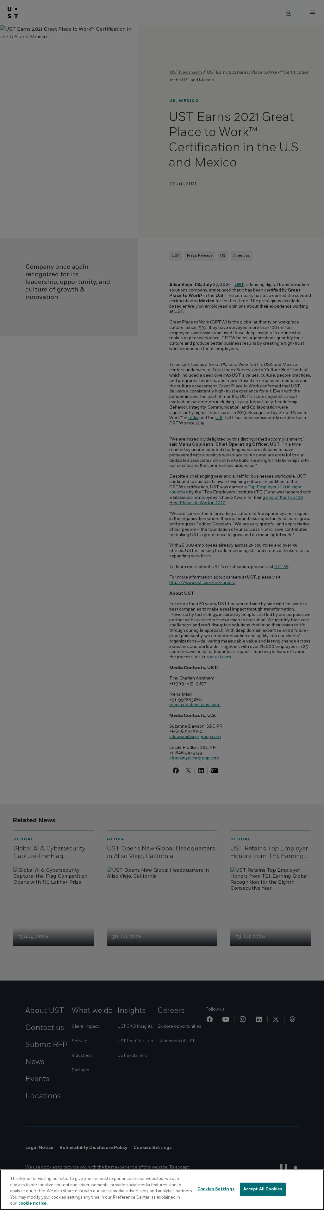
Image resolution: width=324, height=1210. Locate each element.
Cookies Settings (215, 1189)
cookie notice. (32, 1203)
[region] (162, 1189)
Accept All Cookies (262, 1189)
